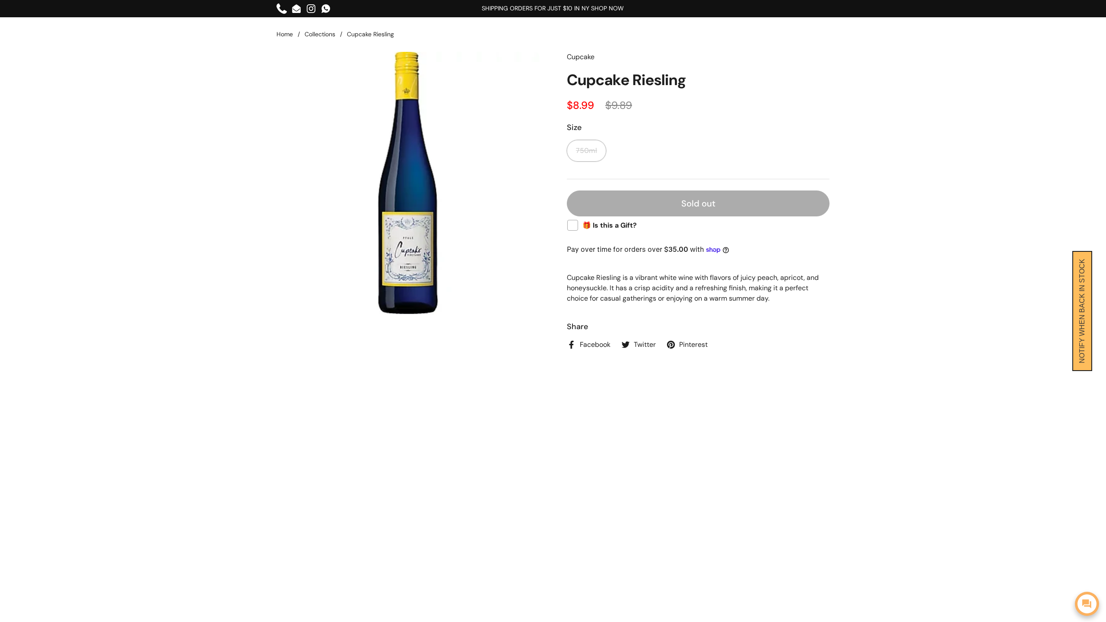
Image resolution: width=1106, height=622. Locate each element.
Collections (320, 34)
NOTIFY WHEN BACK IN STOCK (1082, 311)
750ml (586, 150)
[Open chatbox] (1087, 604)
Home (284, 34)
